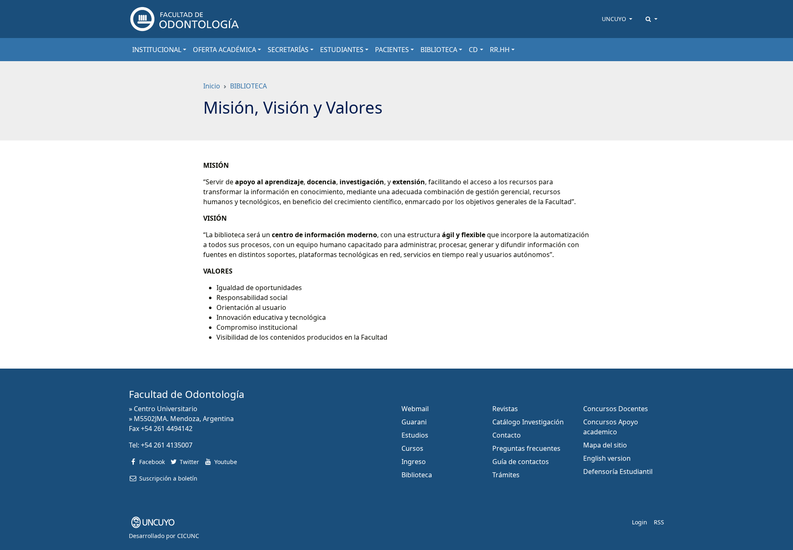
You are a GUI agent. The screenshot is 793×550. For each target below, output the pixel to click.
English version (607, 458)
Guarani (414, 421)
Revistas (505, 408)
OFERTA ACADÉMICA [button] (224, 49)
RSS (659, 522)
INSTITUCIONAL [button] (156, 49)
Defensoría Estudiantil (618, 471)
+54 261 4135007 (166, 445)
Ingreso (413, 461)
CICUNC (188, 536)
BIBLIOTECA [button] (438, 49)
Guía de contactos (520, 461)
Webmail (415, 408)
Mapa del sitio (605, 445)
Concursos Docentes (615, 408)
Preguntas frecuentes (526, 448)
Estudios (414, 435)
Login (639, 522)
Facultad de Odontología (186, 394)
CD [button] (473, 49)
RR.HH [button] (500, 49)
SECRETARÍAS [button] (288, 49)
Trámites (506, 474)
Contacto (506, 435)
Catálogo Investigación (528, 421)
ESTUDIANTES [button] (341, 49)
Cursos (412, 448)
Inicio (211, 85)
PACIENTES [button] (392, 49)
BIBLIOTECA (248, 85)
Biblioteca (416, 474)
